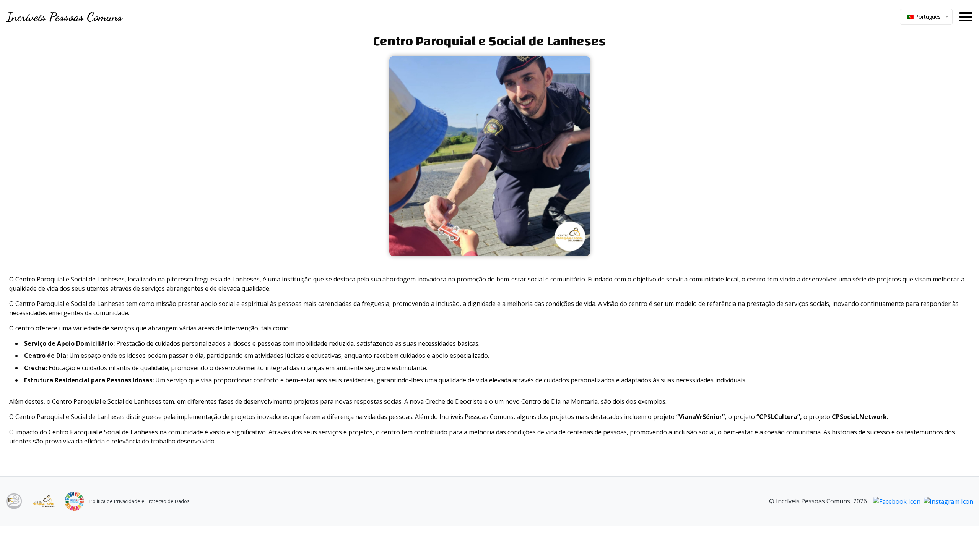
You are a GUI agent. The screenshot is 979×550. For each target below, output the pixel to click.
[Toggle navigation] (966, 17)
